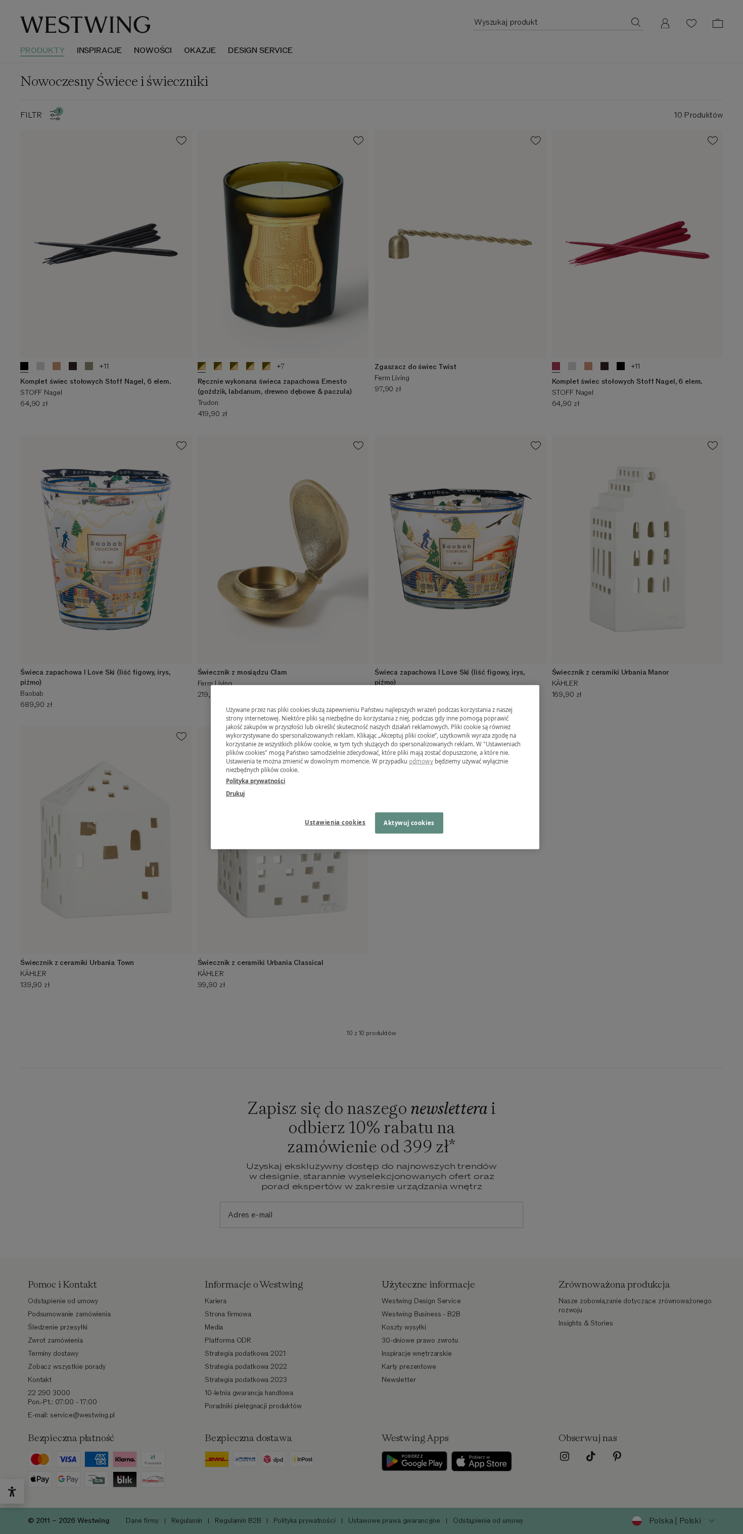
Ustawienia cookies (335, 822)
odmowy (421, 761)
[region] (375, 767)
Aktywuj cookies (409, 822)
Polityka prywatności (255, 780)
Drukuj (235, 793)
